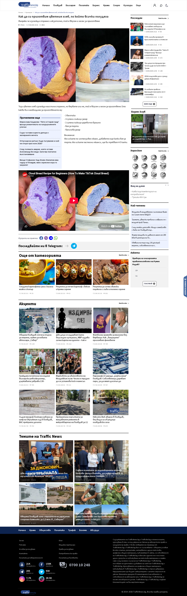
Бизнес (96, 5)
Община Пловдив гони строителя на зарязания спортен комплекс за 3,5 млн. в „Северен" (45, 518)
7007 (106, 385)
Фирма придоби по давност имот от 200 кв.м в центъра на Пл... (149, 236)
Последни (136, 18)
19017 (146, 141)
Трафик (72, 530)
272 (161, 58)
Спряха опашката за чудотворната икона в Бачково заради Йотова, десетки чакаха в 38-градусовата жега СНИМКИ (100, 473)
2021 (106, 293)
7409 (32, 385)
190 (161, 84)
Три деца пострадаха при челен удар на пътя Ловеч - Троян (156, 66)
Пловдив (57, 5)
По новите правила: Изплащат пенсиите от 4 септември (155, 92)
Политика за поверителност (31, 558)
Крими (106, 5)
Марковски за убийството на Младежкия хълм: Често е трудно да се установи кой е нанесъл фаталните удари (73, 379)
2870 (106, 426)
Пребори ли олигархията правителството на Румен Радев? (146, 261)
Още (138, 5)
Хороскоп (136, 150)
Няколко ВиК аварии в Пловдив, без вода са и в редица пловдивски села (108, 420)
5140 (69, 426)
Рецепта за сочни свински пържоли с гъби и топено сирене (109, 288)
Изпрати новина (185, 286)
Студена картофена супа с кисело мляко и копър (36, 288)
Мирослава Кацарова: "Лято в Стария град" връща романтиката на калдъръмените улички (156, 54)
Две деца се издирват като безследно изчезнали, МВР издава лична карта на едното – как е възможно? (72, 338)
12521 (69, 344)
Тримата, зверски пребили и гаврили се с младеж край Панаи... (149, 221)
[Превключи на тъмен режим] (166, 5)
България (70, 5)
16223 (34, 523)
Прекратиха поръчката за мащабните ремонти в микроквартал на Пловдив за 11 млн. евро (72, 420)
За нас (21, 540)
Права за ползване (66, 549)
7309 (106, 344)
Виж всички (123, 255)
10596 (89, 480)
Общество (45, 530)
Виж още (148, 104)
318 (161, 97)
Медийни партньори (67, 545)
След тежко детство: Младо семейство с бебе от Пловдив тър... (149, 229)
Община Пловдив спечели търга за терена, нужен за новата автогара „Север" (35, 338)
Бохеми (83, 530)
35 (161, 32)
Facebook (41, 238)
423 (69, 293)
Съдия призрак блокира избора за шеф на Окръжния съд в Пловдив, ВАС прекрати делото (36, 420)
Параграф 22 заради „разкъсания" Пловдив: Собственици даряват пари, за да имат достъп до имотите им (110, 379)
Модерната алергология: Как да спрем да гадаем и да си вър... (148, 137)
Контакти (23, 553)
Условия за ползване (27, 549)
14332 (34, 480)
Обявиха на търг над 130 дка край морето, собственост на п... (146, 244)
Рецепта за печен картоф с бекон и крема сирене (73, 288)
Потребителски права (68, 553)
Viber (46, 238)
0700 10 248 (79, 565)
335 (32, 293)
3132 (69, 385)
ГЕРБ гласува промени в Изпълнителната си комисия (156, 38)
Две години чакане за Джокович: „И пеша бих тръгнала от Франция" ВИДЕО (44, 475)
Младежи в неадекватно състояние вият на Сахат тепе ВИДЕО (149, 213)
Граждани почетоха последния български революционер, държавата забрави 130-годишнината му (34, 379)
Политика (84, 5)
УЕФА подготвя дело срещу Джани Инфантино (156, 77)
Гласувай (148, 283)
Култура (128, 5)
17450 (89, 523)
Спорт (116, 5)
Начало (46, 5)
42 (161, 45)
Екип (60, 540)
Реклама (22, 545)
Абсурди (94, 530)
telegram (51, 238)
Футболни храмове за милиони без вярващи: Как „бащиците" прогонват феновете (110, 338)
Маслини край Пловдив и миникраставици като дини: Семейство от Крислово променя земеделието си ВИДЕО (100, 516)
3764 (32, 426)
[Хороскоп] (150, 178)
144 (161, 71)
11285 (33, 344)
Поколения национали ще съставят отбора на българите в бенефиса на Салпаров (155, 28)
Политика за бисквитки (68, 558)
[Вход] (154, 6)
